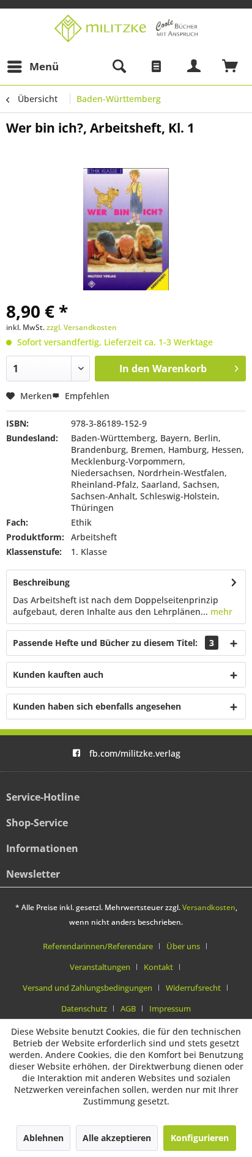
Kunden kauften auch (58, 674)
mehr (220, 611)
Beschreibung (41, 582)
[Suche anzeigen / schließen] (118, 66)
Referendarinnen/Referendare (98, 946)
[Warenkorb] (230, 66)
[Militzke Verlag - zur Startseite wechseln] (125, 28)
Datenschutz (84, 1008)
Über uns (183, 946)
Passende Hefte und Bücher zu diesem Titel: (113, 642)
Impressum (170, 1008)
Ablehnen (43, 1138)
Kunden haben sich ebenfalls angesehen (97, 706)
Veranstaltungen (100, 966)
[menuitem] (32, 66)
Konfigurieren (200, 1138)
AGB (128, 1008)
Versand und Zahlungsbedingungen (87, 987)
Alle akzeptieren (117, 1138)
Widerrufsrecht (193, 987)
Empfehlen (85, 396)
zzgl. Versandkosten (81, 327)
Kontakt (158, 966)
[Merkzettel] (157, 66)
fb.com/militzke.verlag (134, 753)
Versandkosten (208, 907)
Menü (44, 66)
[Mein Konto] (194, 66)
